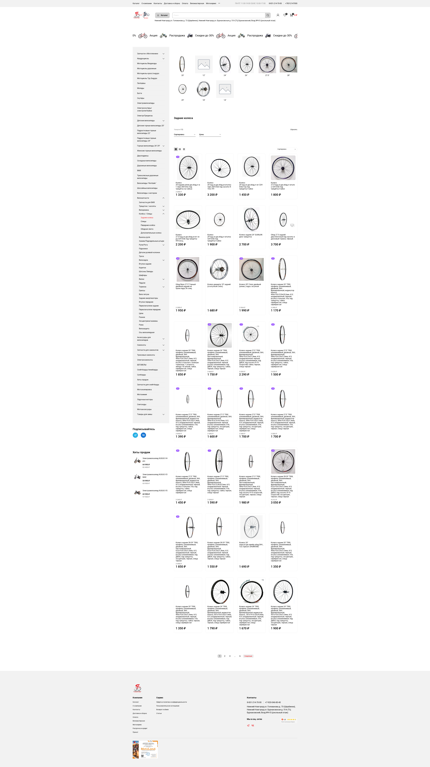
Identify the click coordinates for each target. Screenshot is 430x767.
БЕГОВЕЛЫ (141, 365)
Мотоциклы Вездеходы (147, 63)
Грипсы (142, 290)
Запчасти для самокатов (147, 350)
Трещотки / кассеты (147, 206)
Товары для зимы (144, 414)
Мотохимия (142, 394)
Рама (141, 325)
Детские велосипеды (146, 121)
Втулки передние (146, 302)
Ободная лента (147, 229)
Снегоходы (141, 404)
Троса (141, 256)
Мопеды (140, 88)
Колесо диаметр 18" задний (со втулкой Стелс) (219, 285)
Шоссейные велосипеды (147, 188)
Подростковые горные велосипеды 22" (146, 131)
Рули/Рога (143, 245)
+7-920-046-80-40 (273, 702)
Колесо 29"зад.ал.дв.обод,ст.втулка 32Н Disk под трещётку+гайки (219, 238)
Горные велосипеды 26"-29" (148, 146)
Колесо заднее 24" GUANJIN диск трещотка (250, 236)
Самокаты (141, 345)
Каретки (142, 268)
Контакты (158, 3)
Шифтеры (143, 275)
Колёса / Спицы (145, 214)
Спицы (143, 221)
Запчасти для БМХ (147, 202)
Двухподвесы (142, 156)
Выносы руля (144, 237)
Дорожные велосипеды (147, 166)
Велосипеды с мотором (147, 193)
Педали (142, 283)
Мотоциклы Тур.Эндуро (147, 78)
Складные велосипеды (146, 161)
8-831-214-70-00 (275, 3)
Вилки (141, 279)
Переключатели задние (149, 306)
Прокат (135, 732)
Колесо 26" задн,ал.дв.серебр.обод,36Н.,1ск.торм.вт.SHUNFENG (251, 545)
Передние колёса (148, 225)
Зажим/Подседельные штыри (151, 241)
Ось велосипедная (146, 332)
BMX (139, 170)
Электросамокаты (145, 360)
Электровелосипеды (145, 103)
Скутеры (140, 98)
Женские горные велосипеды (149, 151)
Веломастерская (197, 3)
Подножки (143, 249)
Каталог (136, 3)
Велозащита (144, 329)
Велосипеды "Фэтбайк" (146, 183)
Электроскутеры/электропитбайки (144, 109)
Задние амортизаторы (148, 298)
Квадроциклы (143, 58)
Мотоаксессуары (144, 409)
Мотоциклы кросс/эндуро (148, 73)
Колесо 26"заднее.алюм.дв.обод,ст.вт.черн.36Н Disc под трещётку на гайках (188, 186)
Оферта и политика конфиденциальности (171, 702)
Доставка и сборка (172, 3)
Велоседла (143, 260)
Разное (142, 317)
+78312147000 (291, 3)
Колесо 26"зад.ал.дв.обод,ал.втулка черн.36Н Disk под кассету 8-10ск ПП (219, 186)
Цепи (141, 313)
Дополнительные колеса (151, 233)
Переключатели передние (149, 310)
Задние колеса (147, 218)
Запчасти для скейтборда (148, 385)
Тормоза (142, 287)
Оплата (185, 3)
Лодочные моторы (145, 399)
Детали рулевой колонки (149, 252)
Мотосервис (211, 3)
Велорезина (144, 210)
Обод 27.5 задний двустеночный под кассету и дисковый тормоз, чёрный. (283, 237)
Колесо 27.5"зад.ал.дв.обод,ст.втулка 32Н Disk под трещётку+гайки (283, 186)
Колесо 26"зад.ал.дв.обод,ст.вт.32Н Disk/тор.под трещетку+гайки (250, 186)
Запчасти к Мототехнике (147, 54)
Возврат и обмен (162, 710)
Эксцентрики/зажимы (148, 321)
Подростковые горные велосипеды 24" (146, 139)
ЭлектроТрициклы (145, 116)
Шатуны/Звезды (146, 271)
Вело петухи (144, 294)
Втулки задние (145, 264)
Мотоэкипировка (144, 389)
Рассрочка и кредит (140, 728)
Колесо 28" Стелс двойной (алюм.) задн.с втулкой (250, 285)
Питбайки (141, 83)
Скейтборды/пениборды (147, 370)
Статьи (159, 713)
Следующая (248, 656)
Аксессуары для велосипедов (144, 338)
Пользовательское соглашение (167, 706)
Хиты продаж (142, 380)
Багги (139, 93)
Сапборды (141, 375)
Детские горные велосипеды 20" (150, 126)
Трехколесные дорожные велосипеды (147, 176)
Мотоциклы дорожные (146, 68)
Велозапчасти (143, 198)
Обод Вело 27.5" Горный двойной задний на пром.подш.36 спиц (186, 286)
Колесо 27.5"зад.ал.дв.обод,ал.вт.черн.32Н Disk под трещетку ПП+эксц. (187, 238)
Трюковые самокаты (146, 355)
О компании (147, 3)
